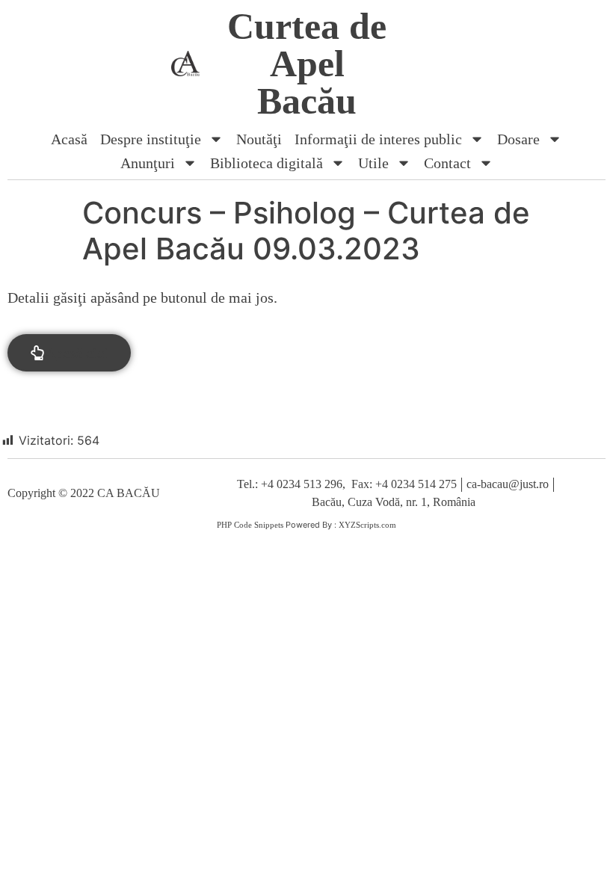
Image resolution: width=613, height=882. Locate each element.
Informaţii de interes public (378, 139)
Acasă (69, 139)
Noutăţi (259, 139)
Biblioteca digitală (266, 163)
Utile (373, 163)
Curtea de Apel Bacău (306, 63)
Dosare (518, 139)
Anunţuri (147, 163)
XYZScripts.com (367, 524)
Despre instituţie (150, 139)
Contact (447, 163)
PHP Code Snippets (250, 524)
